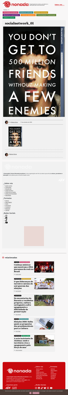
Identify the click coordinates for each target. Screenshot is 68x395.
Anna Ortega (18, 331)
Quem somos (8, 186)
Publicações (8, 187)
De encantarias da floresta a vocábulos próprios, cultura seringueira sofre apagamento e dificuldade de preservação (23, 305)
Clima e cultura (9, 18)
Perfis (6, 204)
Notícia (7, 200)
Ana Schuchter (18, 291)
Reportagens (8, 202)
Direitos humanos (41, 12)
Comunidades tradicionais (46, 15)
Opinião (7, 210)
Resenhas (7, 208)
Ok (30, 393)
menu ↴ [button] (6, 10)
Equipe (38, 370)
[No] (66, 392)
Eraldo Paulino (18, 274)
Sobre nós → (59, 5)
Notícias (53, 369)
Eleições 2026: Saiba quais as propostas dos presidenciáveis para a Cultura (23, 325)
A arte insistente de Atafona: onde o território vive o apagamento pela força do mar (23, 343)
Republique (8, 195)
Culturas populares (28, 15)
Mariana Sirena (14, 122)
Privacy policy (36, 393)
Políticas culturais (26, 12)
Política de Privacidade (11, 193)
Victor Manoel (18, 314)
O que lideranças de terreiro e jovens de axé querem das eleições (23, 284)
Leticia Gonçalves (19, 350)
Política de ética (9, 190)
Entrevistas (8, 205)
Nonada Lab (8, 189)
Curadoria (7, 207)
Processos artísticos (10, 12)
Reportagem (18, 279)
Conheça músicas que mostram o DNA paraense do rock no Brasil (24, 268)
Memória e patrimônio (11, 15)
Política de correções (10, 192)
